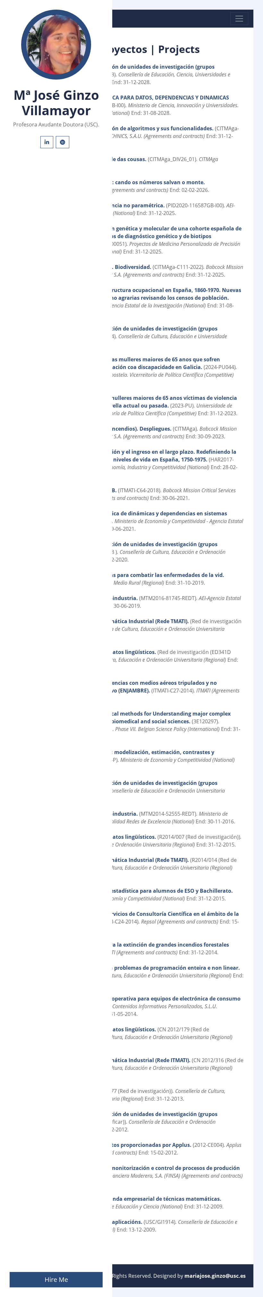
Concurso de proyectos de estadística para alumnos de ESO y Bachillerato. (138, 890)
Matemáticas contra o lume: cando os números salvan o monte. (123, 182)
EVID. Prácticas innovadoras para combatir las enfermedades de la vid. (134, 575)
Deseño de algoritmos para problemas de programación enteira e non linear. (142, 967)
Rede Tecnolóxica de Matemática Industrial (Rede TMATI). (117, 621)
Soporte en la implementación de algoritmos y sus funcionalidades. (128, 128)
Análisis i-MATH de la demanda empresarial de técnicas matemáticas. (132, 1198)
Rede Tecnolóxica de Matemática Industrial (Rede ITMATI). (118, 1060)
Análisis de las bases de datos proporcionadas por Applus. (118, 1144)
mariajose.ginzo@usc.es (215, 1275)
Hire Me (56, 1279)
